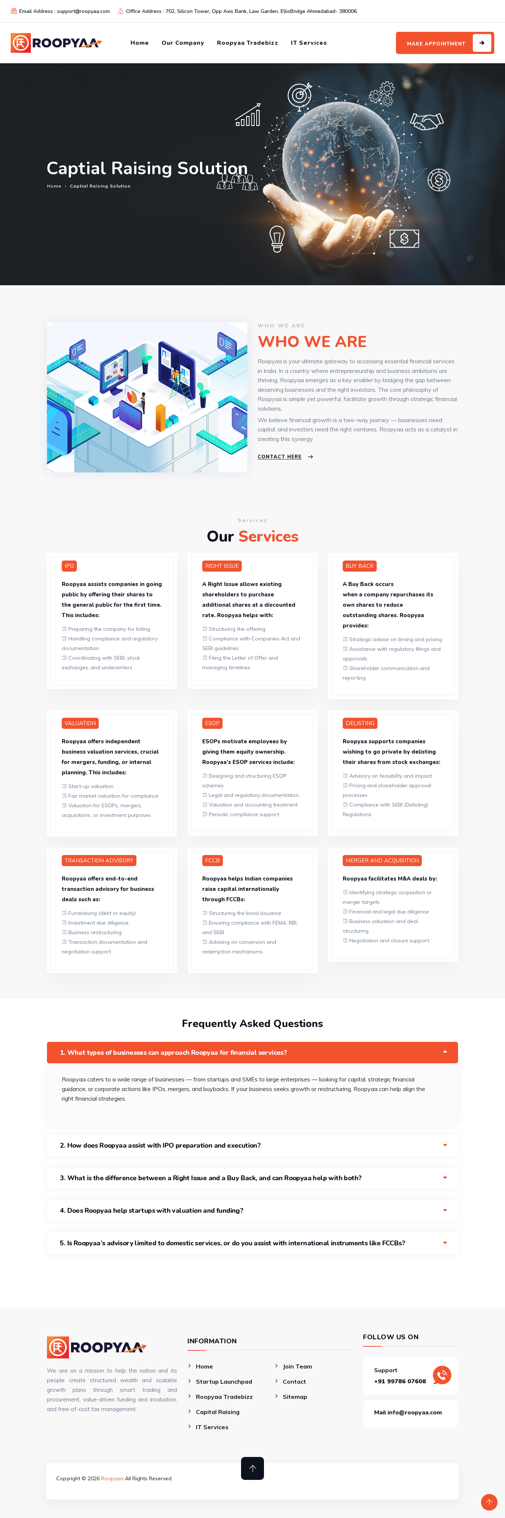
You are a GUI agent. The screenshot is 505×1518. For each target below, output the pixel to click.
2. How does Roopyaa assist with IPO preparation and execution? (160, 1145)
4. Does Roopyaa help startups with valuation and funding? (151, 1210)
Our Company (183, 43)
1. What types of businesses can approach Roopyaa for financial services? (173, 1052)
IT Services (309, 43)
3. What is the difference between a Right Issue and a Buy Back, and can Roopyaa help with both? (210, 1178)
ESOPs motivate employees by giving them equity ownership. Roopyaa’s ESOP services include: (248, 752)
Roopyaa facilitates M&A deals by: (390, 878)
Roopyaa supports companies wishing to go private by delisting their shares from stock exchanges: (391, 752)
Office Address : (241, 11)
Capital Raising (218, 1412)
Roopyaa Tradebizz (247, 43)
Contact (294, 1381)
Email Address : (64, 11)
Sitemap (295, 1396)
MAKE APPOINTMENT (436, 44)
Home (140, 43)
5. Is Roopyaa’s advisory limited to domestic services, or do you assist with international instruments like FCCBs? (232, 1243)
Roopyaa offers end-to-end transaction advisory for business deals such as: (108, 889)
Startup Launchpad (224, 1381)
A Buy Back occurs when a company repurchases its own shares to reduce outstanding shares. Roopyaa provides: (388, 604)
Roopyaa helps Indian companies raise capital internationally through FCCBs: (247, 889)
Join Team (297, 1366)
